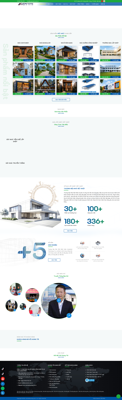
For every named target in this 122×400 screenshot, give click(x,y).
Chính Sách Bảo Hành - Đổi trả (94, 376)
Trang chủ (42, 4)
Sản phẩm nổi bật (61, 36)
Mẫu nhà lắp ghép (100, 391)
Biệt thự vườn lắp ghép (54, 381)
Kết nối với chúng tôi (61, 355)
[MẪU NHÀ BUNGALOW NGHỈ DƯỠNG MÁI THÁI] (45, 52)
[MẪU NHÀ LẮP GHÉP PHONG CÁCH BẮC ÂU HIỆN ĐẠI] (66, 69)
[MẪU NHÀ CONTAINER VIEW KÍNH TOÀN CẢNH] (23, 86)
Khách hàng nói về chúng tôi (28, 339)
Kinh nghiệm (52, 245)
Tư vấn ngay (28, 60)
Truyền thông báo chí (61, 276)
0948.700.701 (21, 1)
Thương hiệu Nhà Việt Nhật (74, 188)
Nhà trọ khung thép (30, 391)
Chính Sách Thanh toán (92, 372)
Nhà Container (23, 43)
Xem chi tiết (18, 60)
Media (67, 374)
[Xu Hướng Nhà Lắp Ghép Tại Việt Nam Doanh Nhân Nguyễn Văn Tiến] (59, 301)
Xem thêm (70, 231)
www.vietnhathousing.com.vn (29, 385)
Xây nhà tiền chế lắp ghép (15, 140)
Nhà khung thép (92, 391)
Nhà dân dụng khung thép (48, 391)
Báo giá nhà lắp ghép (21, 392)
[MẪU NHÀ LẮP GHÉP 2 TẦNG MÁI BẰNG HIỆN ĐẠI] (66, 86)
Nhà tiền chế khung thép (84, 391)
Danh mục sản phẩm (61, 111)
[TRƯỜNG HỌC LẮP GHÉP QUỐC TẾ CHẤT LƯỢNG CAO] (110, 86)
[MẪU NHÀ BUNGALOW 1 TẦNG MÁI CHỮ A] (45, 69)
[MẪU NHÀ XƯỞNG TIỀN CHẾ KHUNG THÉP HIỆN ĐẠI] (88, 52)
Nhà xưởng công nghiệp (89, 43)
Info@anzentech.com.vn (33, 1)
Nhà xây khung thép (38, 391)
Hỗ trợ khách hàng (71, 365)
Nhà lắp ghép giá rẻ (74, 391)
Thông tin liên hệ (22, 365)
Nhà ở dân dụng (66, 43)
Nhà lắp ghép (66, 391)
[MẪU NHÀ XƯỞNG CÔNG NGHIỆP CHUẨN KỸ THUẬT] (88, 69)
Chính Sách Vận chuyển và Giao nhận (95, 374)
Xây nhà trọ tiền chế (21, 391)
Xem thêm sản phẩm (61, 99)
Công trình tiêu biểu (61, 124)
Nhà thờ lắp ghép (53, 387)
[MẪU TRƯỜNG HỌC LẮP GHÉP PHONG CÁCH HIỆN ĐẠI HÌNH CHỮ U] (110, 69)
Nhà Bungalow (44, 43)
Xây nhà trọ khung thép (58, 391)
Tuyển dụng (95, 4)
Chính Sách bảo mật (91, 370)
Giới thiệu (68, 372)
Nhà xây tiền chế (29, 392)
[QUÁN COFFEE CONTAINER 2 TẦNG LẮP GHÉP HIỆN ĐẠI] (23, 69)
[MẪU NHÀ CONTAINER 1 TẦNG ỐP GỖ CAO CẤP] (23, 52)
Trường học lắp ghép (110, 43)
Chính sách (89, 365)
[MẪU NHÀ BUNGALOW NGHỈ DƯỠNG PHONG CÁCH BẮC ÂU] (45, 86)
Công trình (80, 4)
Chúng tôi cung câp (54, 365)
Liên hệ (103, 4)
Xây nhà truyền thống (15, 163)
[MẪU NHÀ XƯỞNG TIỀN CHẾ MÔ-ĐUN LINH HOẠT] (88, 86)
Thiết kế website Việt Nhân (99, 398)
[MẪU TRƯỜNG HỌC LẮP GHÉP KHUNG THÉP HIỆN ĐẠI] (110, 52)
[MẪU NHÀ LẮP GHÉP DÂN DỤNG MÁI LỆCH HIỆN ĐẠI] (66, 52)
